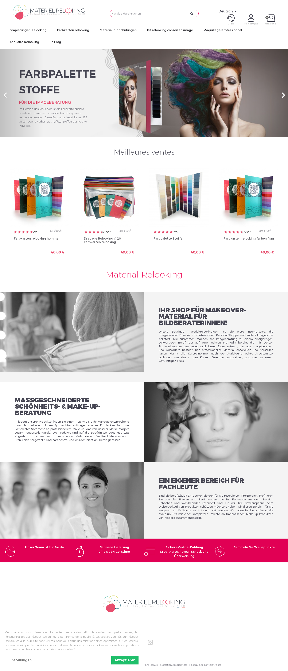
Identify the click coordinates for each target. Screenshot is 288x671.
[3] (23, 232)
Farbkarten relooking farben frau (249, 238)
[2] (19, 232)
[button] (21, 93)
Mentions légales (148, 664)
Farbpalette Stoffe (168, 238)
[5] (31, 232)
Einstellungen (20, 660)
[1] (15, 232)
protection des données (173, 664)
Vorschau (24, 249)
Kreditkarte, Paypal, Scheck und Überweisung (184, 551)
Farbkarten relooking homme (36, 238)
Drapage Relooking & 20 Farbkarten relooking (102, 240)
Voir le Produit (54, 250)
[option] (144, 93)
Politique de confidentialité (205, 664)
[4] (27, 232)
